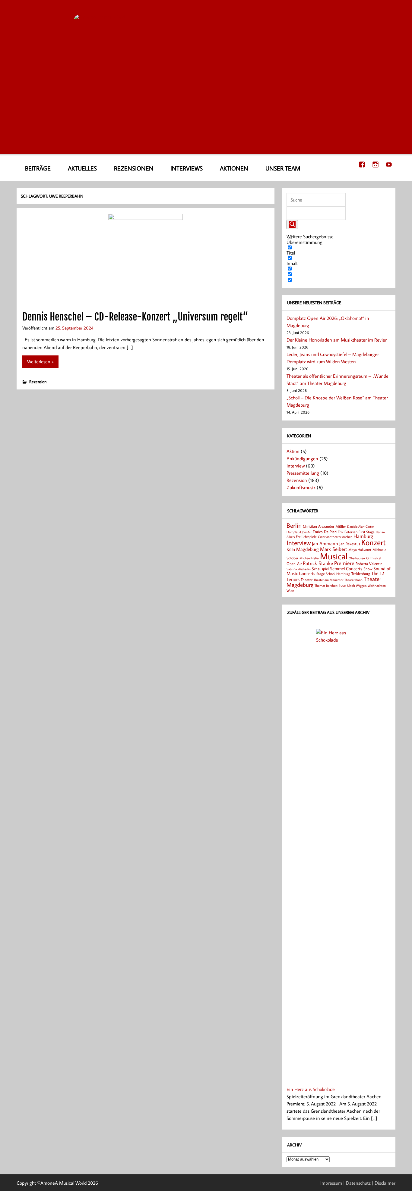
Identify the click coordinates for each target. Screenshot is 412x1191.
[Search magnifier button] (292, 224)
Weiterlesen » (40, 361)
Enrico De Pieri (325, 531)
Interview (296, 466)
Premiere (344, 563)
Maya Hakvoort (359, 549)
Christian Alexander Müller (324, 526)
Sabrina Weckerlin (299, 569)
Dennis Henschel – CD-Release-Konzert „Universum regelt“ (135, 317)
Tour (342, 585)
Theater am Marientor (328, 580)
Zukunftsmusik (301, 487)
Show (367, 568)
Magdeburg (307, 549)
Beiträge (38, 168)
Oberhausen (357, 558)
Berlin (294, 525)
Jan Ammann (325, 543)
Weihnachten (377, 585)
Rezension (37, 381)
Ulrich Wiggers (356, 585)
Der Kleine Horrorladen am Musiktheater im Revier (337, 340)
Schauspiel (320, 568)
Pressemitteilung (303, 473)
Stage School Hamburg (333, 573)
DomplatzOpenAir (299, 532)
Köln (291, 549)
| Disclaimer (383, 1183)
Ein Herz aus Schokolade (311, 1089)
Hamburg (363, 536)
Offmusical (373, 558)
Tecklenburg (360, 573)
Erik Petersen (347, 532)
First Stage (367, 532)
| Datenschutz (357, 1183)
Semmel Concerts (346, 568)
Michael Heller (309, 558)
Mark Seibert (333, 548)
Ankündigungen (302, 458)
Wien (290, 590)
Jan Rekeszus (349, 543)
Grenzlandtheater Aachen (335, 537)
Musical (333, 556)
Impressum (331, 1183)
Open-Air (294, 563)
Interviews (186, 168)
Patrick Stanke (318, 563)
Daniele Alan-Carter (360, 526)
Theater (306, 579)
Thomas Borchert (326, 585)
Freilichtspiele (306, 536)
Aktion (293, 451)
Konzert (373, 542)
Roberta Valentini (369, 563)
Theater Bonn (353, 579)
